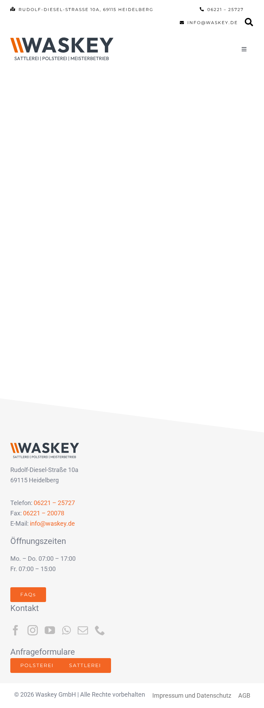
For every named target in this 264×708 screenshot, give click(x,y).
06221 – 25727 (54, 502)
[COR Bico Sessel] (68, 125)
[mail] (83, 630)
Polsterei (30, 206)
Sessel (70, 206)
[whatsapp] (66, 630)
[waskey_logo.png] (61, 40)
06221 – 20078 (43, 513)
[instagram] (33, 630)
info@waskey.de (52, 523)
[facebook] (15, 630)
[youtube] (50, 630)
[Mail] (249, 24)
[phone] (100, 630)
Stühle (104, 206)
